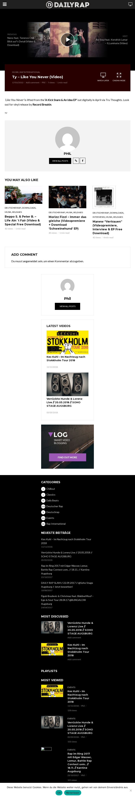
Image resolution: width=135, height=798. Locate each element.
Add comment (32, 82)
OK (59, 792)
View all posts (60, 161)
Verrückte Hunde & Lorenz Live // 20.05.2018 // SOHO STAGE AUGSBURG (64, 402)
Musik (15, 72)
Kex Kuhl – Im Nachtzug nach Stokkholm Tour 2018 (66, 358)
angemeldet (30, 261)
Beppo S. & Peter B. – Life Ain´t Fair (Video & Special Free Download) (23, 220)
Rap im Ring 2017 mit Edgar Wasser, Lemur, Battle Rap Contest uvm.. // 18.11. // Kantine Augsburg (65, 569)
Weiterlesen (72, 792)
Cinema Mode (119, 80)
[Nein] (130, 790)
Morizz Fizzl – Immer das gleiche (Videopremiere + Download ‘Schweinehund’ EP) (67, 222)
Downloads (29, 207)
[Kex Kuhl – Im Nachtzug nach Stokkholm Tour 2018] (67, 342)
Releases (17, 212)
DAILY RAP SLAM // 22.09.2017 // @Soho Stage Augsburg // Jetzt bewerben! (67, 584)
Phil (43, 82)
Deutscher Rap (13, 207)
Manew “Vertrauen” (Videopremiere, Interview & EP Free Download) (107, 227)
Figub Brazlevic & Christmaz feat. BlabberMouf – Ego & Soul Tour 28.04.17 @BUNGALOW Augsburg (67, 600)
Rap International (30, 72)
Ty (6, 113)
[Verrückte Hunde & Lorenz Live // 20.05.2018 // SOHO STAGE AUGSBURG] (67, 384)
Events (71, 687)
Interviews (99, 217)
